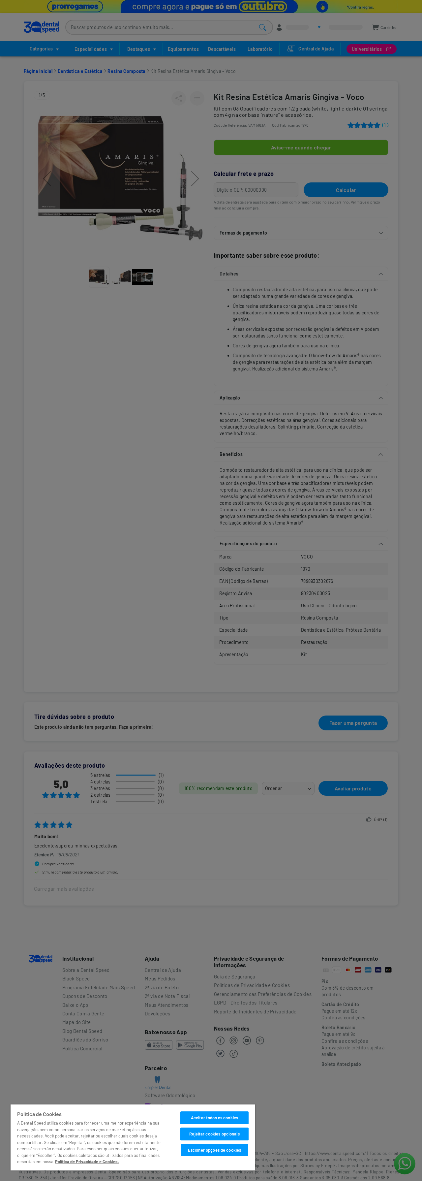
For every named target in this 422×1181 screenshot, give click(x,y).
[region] (133, 1137)
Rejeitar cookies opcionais (214, 1133)
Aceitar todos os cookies (214, 1117)
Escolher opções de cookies (214, 1150)
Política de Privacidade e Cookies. (87, 1161)
